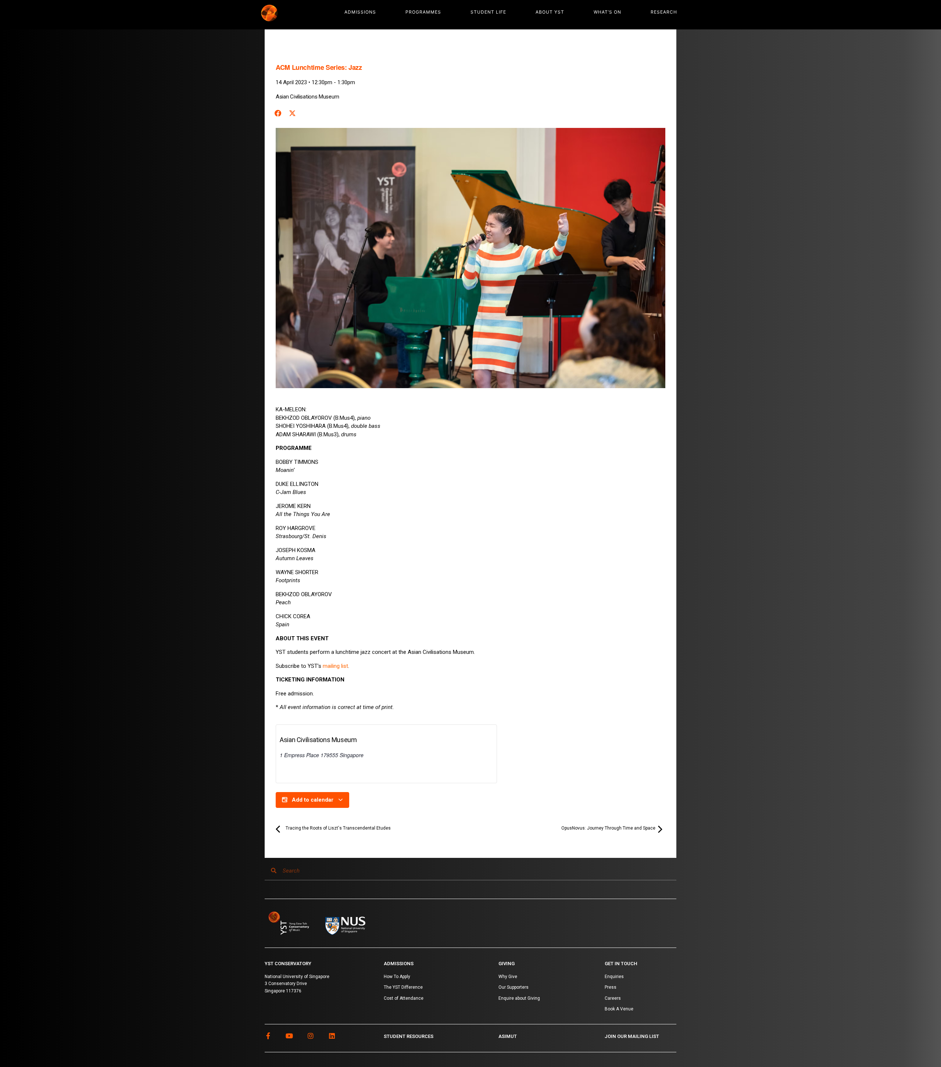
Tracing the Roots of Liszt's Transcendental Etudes (338, 828)
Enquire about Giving (519, 998)
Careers (613, 998)
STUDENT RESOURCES (408, 1036)
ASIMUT (507, 1036)
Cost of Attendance (403, 998)
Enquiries (614, 976)
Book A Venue (619, 1008)
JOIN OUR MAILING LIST (632, 1036)
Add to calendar (312, 799)
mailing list (335, 666)
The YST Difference (403, 987)
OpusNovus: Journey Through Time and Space (608, 828)
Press (610, 987)
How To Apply (397, 976)
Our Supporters (513, 987)
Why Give (507, 976)
